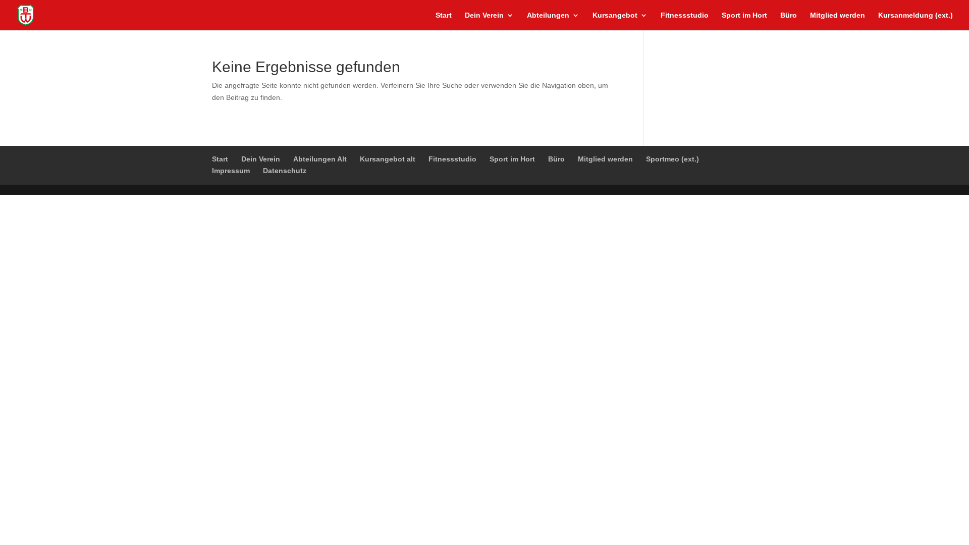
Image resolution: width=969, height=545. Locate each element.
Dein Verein (484, 15)
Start (444, 15)
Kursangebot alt (387, 159)
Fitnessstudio (685, 15)
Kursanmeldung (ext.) (915, 15)
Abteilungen (548, 15)
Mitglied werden (837, 15)
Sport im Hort (744, 15)
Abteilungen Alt (320, 159)
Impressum (231, 171)
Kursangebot (615, 15)
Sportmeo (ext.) (672, 159)
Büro (788, 15)
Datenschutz (284, 171)
